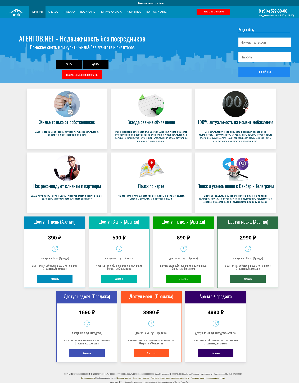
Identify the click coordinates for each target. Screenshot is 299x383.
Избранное (134, 12)
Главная (37, 12)
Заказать (55, 278)
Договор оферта (88, 378)
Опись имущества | (142, 378)
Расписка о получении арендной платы (208, 378)
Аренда (53, 12)
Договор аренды (124, 378)
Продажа (69, 12)
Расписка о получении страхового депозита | (171, 378)
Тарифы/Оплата (111, 12)
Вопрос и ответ (157, 12)
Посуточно (88, 12)
